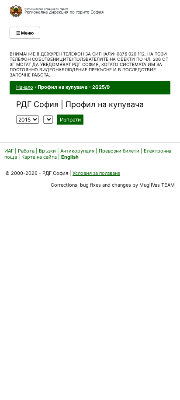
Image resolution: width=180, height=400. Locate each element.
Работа (26, 151)
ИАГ (9, 151)
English (70, 157)
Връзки (47, 151)
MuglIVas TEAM (157, 185)
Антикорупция (77, 151)
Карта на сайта (39, 157)
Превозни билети (119, 151)
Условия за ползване (96, 173)
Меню (25, 32)
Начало (24, 87)
